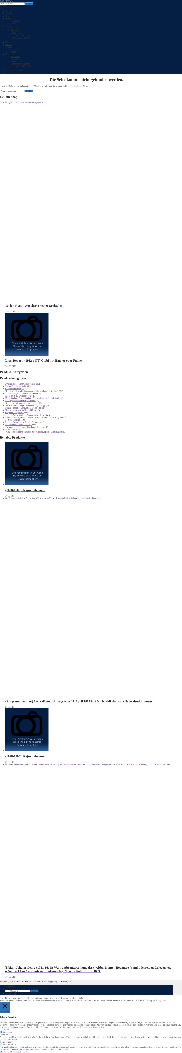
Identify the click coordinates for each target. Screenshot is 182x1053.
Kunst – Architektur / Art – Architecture (22, 403)
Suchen (29, 4)
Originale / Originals (14, 412)
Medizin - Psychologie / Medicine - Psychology (25, 405)
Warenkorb (15, 21)
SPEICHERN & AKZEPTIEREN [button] (14, 1052)
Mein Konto (10, 18)
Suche (8, 988)
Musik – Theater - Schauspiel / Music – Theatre (25, 408)
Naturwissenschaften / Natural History (21, 410)
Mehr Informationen (78, 1000)
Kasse (13, 23)
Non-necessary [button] (6, 1042)
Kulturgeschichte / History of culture (20, 400)
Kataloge (9, 14)
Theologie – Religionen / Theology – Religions (25, 427)
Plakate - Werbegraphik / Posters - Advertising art (26, 415)
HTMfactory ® (64, 981)
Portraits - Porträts (12, 420)
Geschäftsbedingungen (20, 38)
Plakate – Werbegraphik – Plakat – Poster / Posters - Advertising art (33, 417)
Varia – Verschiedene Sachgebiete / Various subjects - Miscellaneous (34, 432)
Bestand (8, 16)
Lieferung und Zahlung (20, 35)
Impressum (15, 28)
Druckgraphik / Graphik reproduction (21, 384)
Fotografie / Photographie (16, 386)
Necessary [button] (4, 1029)
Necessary (7, 1032)
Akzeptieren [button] (161, 1000)
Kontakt (8, 26)
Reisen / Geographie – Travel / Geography (23, 422)
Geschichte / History (14, 388)
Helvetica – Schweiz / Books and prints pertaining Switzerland (31, 391)
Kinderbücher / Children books (18, 396)
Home (8, 11)
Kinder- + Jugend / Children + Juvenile (21, 393)
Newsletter (15, 30)
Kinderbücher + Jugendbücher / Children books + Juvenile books (32, 398)
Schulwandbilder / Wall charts (18, 424)
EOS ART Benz (7, 1)
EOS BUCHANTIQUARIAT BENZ (32, 981)
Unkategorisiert (11, 429)
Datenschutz (16, 33)
